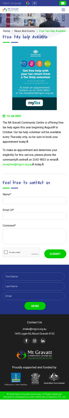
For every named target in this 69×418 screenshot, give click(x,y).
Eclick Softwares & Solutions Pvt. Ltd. (47, 396)
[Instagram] (34, 341)
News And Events (25, 31)
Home (6, 31)
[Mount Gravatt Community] (11, 9)
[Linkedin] (43, 341)
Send (35, 306)
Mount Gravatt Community (28, 394)
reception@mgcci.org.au (17, 164)
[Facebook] (26, 341)
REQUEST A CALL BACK (62, 3)
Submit (55, 254)
